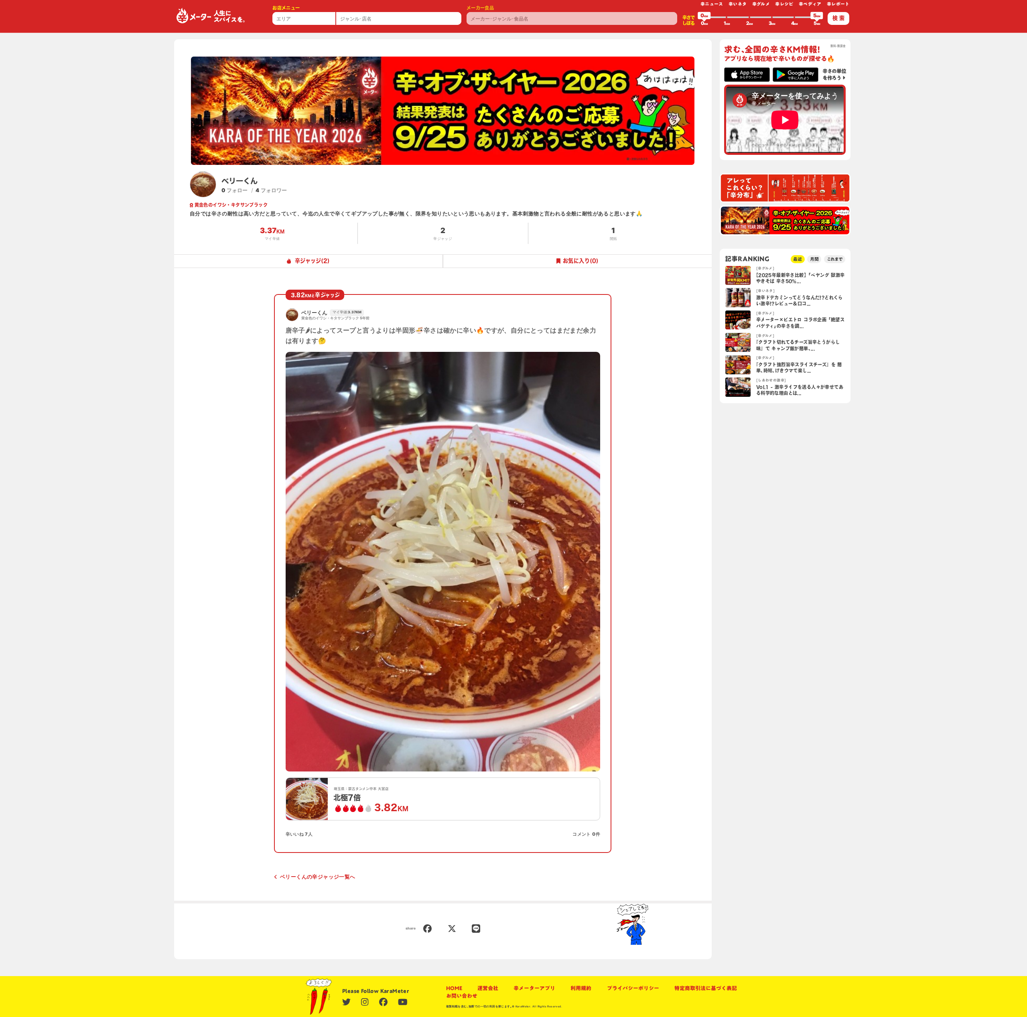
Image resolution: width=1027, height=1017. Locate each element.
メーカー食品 (480, 8)
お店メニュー (286, 8)
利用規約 (580, 988)
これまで (835, 259)
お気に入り (581, 261)
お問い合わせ (461, 996)
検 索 (838, 18)
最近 (797, 259)
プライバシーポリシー (633, 988)
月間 (814, 259)
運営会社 (487, 988)
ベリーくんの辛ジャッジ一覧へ (317, 876)
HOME (454, 988)
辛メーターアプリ (534, 988)
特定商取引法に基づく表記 (705, 988)
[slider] (704, 17)
